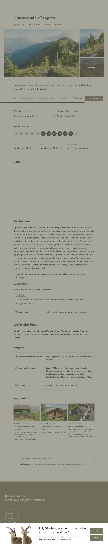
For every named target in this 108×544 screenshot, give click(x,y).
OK (97, 531)
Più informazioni (64, 539)
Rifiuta (96, 538)
